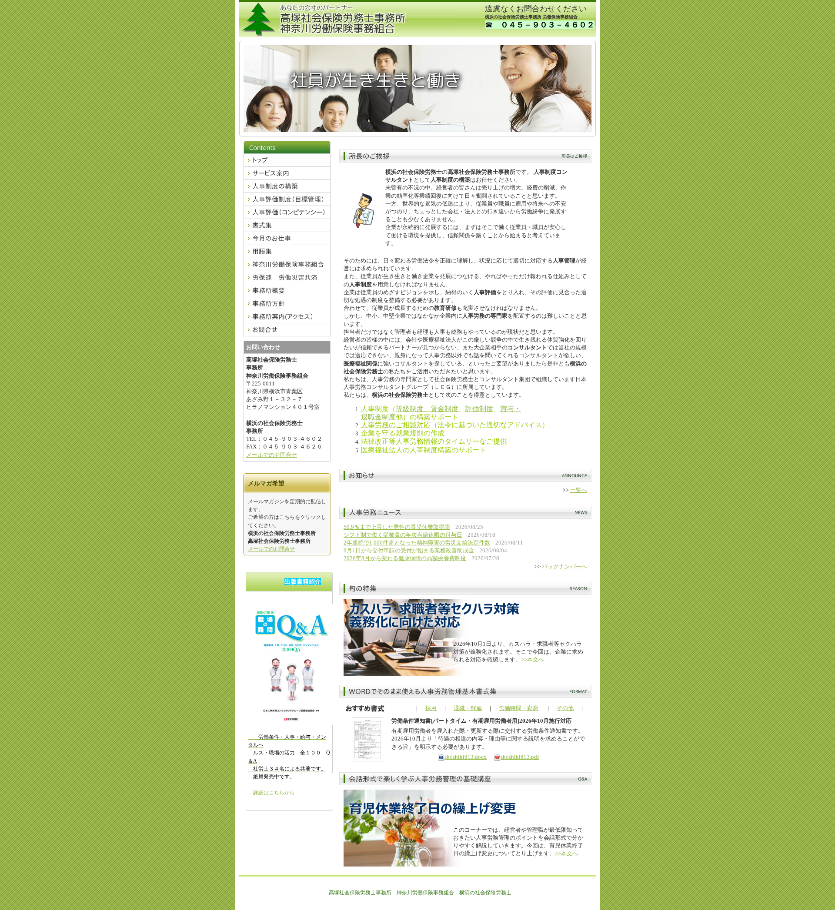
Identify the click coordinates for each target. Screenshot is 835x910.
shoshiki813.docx (465, 757)
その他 (565, 708)
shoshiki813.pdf (520, 757)
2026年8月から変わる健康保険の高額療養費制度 (405, 558)
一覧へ (578, 490)
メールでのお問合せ (271, 455)
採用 (431, 708)
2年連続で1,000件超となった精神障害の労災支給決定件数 (417, 542)
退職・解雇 (468, 708)
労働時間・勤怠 (518, 708)
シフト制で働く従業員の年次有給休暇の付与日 (403, 534)
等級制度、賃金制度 (427, 408)
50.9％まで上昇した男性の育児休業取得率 (397, 527)
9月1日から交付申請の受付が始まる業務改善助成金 (409, 550)
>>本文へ (532, 659)
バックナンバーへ (564, 566)
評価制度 (479, 408)
